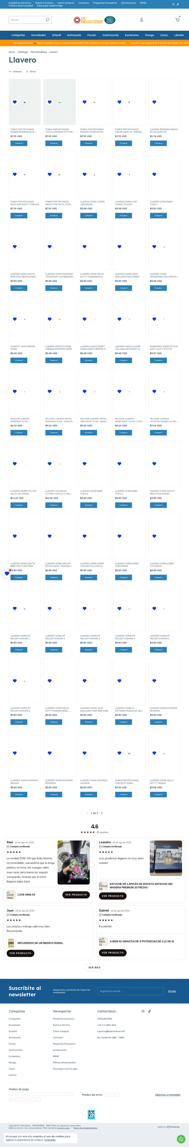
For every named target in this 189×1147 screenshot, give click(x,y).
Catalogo (23, 52)
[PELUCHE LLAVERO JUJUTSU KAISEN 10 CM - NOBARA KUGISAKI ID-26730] (164, 391)
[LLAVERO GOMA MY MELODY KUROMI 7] (24, 608)
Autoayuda (74, 35)
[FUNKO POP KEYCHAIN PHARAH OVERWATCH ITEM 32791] (94, 102)
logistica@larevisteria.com (111, 1031)
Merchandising (39, 52)
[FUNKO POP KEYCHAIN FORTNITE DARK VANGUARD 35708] (129, 753)
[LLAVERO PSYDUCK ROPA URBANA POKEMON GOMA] (59, 319)
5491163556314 (104, 1018)
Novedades (38, 35)
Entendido (50, 1140)
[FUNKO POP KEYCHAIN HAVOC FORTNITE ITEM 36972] (59, 174)
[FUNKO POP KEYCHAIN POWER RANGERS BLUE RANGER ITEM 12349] (24, 102)
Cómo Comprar (66, 2)
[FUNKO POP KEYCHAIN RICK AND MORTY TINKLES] (24, 174)
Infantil (56, 35)
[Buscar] (47, 19)
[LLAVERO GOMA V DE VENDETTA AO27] (129, 174)
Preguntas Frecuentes (105, 2)
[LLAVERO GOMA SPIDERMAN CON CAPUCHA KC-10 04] (164, 246)
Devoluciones (128, 2)
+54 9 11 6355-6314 (106, 1025)
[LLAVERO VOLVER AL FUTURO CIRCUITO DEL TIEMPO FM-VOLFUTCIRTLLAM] (59, 463)
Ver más (94, 967)
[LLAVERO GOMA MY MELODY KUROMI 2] (24, 680)
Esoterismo (132, 35)
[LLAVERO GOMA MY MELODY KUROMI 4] (129, 608)
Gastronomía (110, 35)
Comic (164, 35)
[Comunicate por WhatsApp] (181, 1139)
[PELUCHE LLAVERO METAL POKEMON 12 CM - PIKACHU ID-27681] (59, 391)
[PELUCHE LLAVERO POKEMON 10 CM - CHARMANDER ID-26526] (24, 391)
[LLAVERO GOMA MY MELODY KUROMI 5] (94, 608)
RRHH (143, 2)
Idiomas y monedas (167, 1094)
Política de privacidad (21, 5)
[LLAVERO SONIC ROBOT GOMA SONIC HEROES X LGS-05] (94, 319)
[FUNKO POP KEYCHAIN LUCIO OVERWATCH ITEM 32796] (59, 102)
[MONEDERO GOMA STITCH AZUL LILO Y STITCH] (164, 319)
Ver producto (76, 895)
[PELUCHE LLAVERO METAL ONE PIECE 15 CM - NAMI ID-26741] (94, 391)
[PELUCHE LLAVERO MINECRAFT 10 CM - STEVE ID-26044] (129, 391)
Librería (179, 35)
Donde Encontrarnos (20, 2)
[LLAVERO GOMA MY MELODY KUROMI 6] (59, 608)
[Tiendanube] (168, 1127)
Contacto (84, 2)
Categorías (18, 35)
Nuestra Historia (44, 2)
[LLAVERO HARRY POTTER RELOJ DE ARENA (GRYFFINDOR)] (25, 463)
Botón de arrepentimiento (85, 1128)
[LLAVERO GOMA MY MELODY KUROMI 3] (164, 608)
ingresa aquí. (63, 1128)
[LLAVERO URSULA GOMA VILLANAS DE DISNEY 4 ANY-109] (129, 319)
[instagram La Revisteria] (173, 4)
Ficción (91, 35)
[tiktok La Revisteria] (178, 4)
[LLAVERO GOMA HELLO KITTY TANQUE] (164, 753)
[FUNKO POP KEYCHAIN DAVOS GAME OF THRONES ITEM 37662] (129, 102)
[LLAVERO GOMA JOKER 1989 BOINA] (94, 174)
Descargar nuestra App (50, 5)
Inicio (12, 52)
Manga (149, 35)
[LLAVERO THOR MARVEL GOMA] (24, 319)
